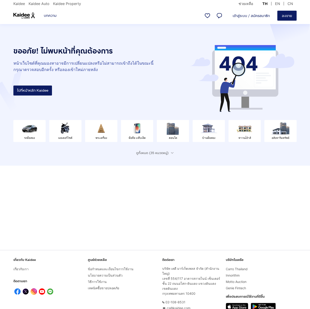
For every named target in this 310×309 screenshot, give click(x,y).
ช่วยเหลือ (246, 3)
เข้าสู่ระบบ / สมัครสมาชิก (251, 15)
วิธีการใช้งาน (97, 282)
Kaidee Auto (39, 3)
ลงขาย (287, 15)
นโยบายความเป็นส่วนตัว (105, 275)
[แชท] (219, 16)
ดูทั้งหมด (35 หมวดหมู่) (152, 153)
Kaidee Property (67, 3)
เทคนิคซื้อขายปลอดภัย (103, 288)
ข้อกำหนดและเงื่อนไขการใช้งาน (110, 269)
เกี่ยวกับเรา (21, 269)
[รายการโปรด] (207, 16)
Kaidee (19, 3)
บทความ (50, 15)
